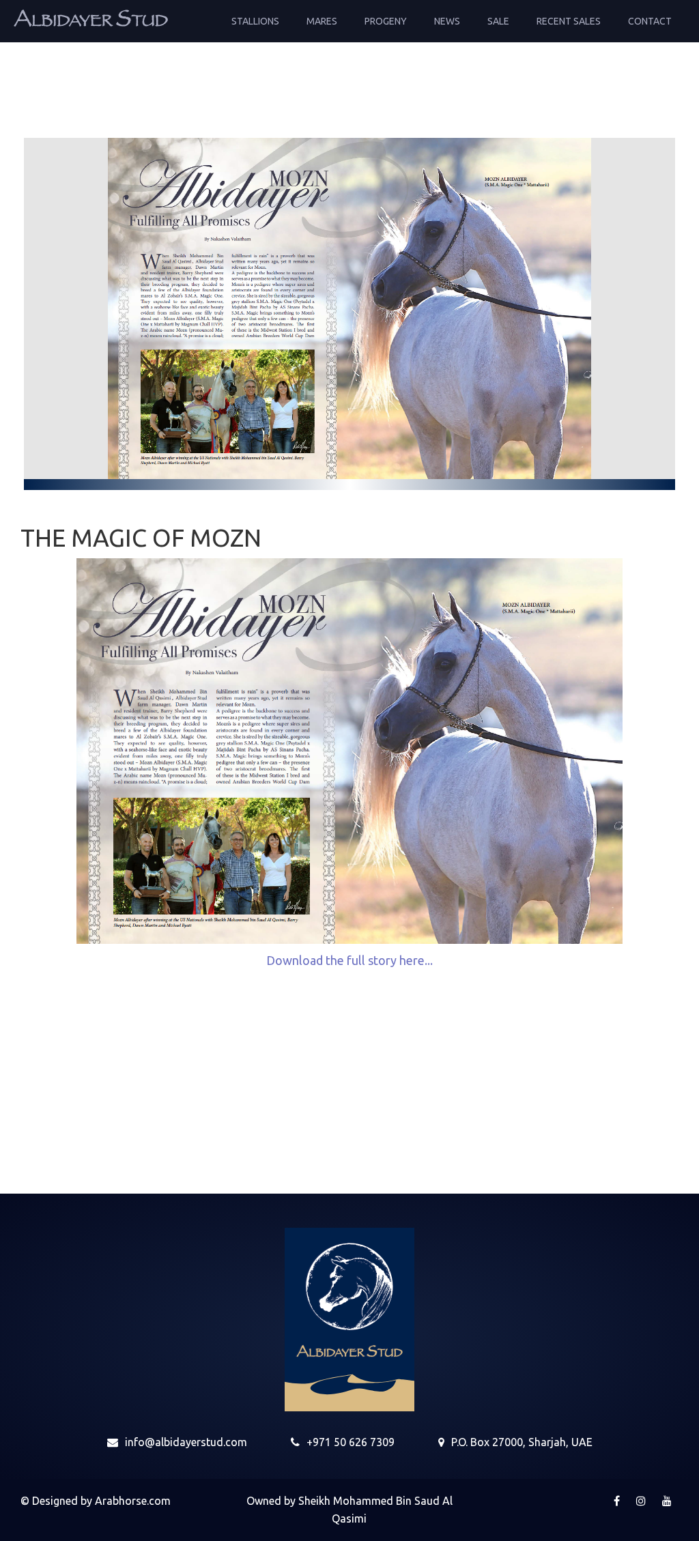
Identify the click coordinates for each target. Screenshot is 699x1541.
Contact (650, 21)
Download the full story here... (349, 960)
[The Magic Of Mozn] (350, 308)
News (447, 21)
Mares (321, 21)
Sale (498, 21)
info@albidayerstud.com (186, 1442)
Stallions (255, 21)
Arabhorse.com (133, 1501)
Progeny (386, 21)
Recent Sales (569, 21)
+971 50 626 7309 (350, 1442)
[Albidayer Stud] (91, 16)
